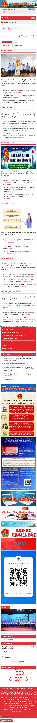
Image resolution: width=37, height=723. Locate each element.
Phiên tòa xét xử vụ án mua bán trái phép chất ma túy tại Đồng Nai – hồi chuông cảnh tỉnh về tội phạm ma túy (18, 196)
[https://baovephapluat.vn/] (18, 533)
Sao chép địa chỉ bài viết (28, 36)
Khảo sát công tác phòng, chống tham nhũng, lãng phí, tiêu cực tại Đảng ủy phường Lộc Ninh (18, 101)
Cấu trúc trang (21, 688)
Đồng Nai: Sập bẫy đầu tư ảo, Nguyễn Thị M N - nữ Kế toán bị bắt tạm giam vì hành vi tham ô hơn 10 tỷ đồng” (18, 189)
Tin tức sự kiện (7, 348)
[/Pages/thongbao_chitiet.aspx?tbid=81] (18, 464)
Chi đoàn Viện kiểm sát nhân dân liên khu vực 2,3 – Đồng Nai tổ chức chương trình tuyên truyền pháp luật (19, 280)
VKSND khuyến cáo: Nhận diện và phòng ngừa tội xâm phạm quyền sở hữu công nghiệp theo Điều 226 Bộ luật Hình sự (19, 182)
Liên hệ (12, 688)
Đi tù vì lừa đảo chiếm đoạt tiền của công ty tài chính (15, 247)
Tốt (4, 654)
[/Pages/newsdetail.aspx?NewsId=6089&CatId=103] (18, 577)
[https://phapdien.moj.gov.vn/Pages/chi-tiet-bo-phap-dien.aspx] (18, 544)
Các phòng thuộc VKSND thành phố (14, 335)
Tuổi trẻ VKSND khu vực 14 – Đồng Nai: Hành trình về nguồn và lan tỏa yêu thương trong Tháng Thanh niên (19, 275)
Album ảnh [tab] (5, 607)
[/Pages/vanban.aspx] (18, 513)
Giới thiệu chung (8, 329)
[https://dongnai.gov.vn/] (18, 524)
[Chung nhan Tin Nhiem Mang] (6, 717)
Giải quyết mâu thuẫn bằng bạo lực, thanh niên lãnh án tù (17, 252)
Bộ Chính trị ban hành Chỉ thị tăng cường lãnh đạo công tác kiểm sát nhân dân (18, 96)
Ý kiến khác (7, 657)
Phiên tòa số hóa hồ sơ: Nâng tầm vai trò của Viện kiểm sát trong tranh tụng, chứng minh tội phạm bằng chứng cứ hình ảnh (18, 305)
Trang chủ (5, 688)
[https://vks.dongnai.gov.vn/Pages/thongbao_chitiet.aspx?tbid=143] (18, 415)
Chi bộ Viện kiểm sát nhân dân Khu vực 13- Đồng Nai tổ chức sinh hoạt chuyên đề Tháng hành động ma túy (19, 122)
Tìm (33, 18)
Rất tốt (5, 651)
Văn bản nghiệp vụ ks (9, 342)
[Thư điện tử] (18, 499)
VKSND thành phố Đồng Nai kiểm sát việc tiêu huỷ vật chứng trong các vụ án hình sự (19, 91)
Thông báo (6, 354)
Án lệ (4, 345)
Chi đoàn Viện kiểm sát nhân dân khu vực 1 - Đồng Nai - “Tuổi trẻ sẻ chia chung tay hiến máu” (19, 285)
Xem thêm (4, 632)
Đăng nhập (31, 688)
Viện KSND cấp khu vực (10, 339)
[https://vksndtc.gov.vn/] (18, 388)
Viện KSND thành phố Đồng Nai (12, 332)
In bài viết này (14, 28)
